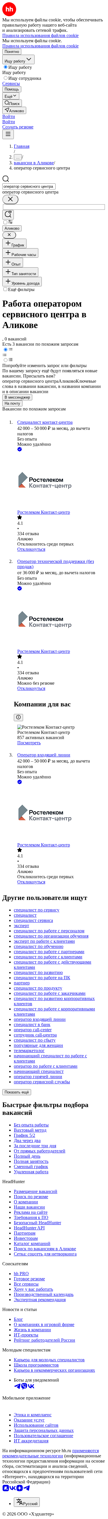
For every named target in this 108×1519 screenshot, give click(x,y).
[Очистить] (10, 199)
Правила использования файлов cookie (40, 45)
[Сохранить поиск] (8, 215)
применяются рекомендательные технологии (50, 1453)
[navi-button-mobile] (8, 134)
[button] (8, 116)
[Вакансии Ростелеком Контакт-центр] (59, 481)
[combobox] (29, 186)
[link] (12, 103)
